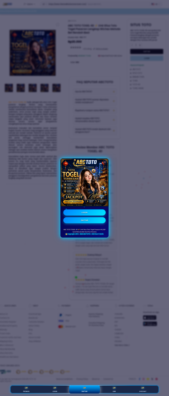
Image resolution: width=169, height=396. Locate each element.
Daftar (84, 391)
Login (55, 391)
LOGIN (85, 212)
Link (114, 391)
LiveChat (142, 391)
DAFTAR (84, 220)
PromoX (26, 391)
